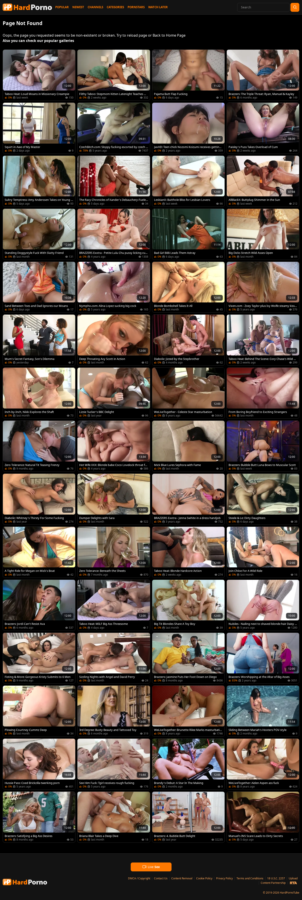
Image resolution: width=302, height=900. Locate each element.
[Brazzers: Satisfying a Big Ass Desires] (39, 817)
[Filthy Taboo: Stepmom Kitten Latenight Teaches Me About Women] (113, 75)
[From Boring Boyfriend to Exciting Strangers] (263, 393)
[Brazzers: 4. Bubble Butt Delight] (188, 817)
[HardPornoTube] (27, 7)
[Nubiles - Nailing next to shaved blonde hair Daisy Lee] (263, 605)
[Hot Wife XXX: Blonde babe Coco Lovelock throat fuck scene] (113, 446)
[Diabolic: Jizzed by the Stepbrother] (188, 340)
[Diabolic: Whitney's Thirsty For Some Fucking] (39, 499)
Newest (78, 7)
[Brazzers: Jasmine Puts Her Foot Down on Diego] (188, 658)
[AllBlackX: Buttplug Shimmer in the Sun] (263, 181)
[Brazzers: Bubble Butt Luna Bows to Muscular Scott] (263, 446)
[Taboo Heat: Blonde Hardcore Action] (188, 552)
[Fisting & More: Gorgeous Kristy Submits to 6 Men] (39, 658)
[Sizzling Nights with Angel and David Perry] (113, 658)
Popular (62, 7)
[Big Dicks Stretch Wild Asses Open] (263, 234)
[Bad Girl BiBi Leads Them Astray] (188, 234)
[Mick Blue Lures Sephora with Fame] (188, 446)
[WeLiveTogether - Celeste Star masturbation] (188, 393)
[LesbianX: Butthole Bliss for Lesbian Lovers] (188, 181)
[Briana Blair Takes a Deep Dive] (113, 817)
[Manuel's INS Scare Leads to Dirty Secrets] (263, 817)
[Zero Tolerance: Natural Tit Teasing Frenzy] (39, 446)
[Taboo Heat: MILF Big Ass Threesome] (113, 605)
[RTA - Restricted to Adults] (293, 883)
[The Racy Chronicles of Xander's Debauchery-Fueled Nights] (113, 181)
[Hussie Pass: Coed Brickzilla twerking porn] (39, 764)
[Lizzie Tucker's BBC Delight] (113, 393)
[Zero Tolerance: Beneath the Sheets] (113, 552)
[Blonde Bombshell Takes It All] (188, 287)
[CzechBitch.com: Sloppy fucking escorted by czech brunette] (113, 128)
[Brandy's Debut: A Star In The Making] (188, 764)
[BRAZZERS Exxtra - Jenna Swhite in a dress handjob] (188, 499)
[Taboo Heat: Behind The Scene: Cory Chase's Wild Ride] (263, 340)
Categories (115, 7)
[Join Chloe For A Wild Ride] (263, 552)
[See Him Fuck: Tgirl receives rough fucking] (113, 764)
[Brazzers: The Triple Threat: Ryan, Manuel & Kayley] (263, 75)
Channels (95, 7)
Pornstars (136, 7)
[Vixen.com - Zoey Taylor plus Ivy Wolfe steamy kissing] (263, 287)
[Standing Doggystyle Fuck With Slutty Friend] (39, 234)
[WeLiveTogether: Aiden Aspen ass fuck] (263, 764)
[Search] (294, 7)
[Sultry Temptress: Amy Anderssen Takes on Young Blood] (39, 181)
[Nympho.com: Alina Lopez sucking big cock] (113, 287)
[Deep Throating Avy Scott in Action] (113, 340)
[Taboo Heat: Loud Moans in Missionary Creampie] (39, 75)
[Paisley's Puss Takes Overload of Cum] (263, 128)
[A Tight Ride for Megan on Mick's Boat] (39, 552)
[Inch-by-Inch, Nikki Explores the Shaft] (39, 393)
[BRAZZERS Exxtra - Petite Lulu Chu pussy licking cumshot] (113, 234)
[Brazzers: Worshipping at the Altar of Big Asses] (263, 658)
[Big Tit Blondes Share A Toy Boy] (188, 605)
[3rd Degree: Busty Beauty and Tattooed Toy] (113, 711)
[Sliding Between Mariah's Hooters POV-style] (263, 711)
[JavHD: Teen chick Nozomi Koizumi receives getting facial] (188, 128)
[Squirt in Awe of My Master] (39, 128)
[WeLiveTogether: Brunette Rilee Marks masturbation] (188, 711)
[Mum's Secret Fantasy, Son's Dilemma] (39, 340)
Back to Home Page (169, 35)
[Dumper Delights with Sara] (113, 499)
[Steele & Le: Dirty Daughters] (263, 499)
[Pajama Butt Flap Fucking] (188, 75)
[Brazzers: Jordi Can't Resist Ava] (39, 605)
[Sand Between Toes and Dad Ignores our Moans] (39, 287)
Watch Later (158, 7)
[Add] (8, 55)
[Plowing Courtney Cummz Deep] (39, 711)
